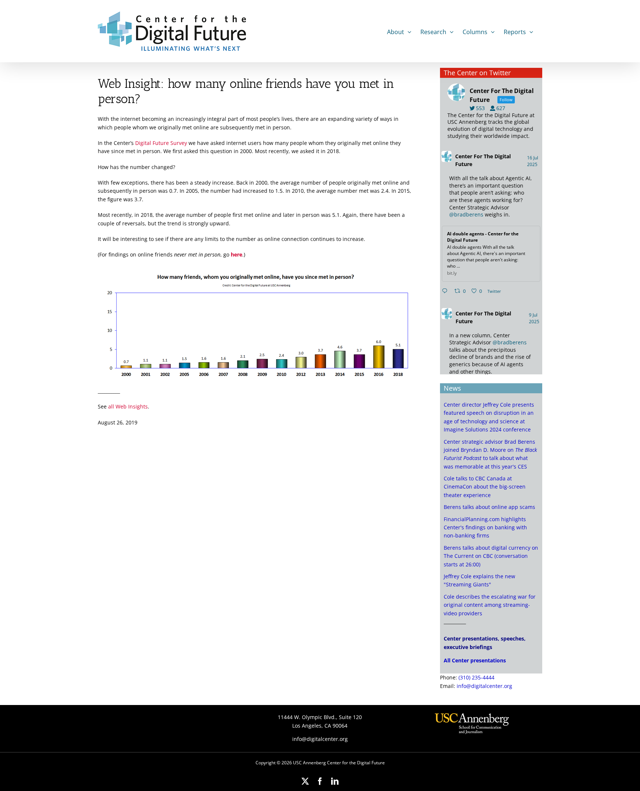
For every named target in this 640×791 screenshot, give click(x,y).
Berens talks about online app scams (489, 506)
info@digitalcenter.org (484, 685)
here (236, 254)
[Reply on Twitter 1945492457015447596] (446, 291)
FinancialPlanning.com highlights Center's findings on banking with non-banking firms (485, 527)
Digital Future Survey (161, 142)
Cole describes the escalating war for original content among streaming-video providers (490, 605)
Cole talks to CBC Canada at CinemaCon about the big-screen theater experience (485, 487)
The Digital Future (483, 160)
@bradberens (466, 214)
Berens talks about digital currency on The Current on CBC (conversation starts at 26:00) (491, 556)
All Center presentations (475, 660)
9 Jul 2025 (534, 318)
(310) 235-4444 (476, 677)
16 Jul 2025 (533, 161)
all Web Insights (128, 406)
